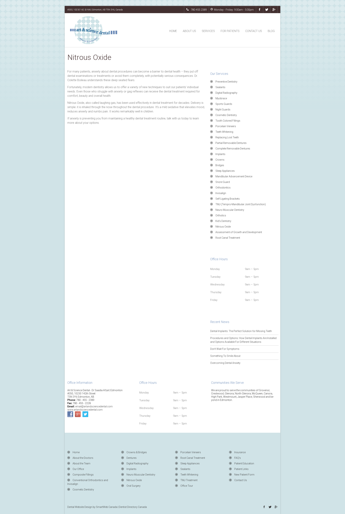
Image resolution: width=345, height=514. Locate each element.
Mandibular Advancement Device (233, 176)
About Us (189, 31)
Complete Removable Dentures (232, 148)
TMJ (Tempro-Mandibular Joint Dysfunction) (240, 204)
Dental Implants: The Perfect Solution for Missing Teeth (241, 331)
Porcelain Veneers (225, 126)
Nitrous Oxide (223, 226)
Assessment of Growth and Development (238, 232)
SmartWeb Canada (106, 507)
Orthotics (220, 215)
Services (208, 31)
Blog (271, 31)
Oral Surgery (133, 485)
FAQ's (237, 457)
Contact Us (253, 31)
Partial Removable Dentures (231, 143)
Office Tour (186, 485)
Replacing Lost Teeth (227, 137)
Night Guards (222, 109)
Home (173, 31)
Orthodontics (223, 187)
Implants (220, 154)
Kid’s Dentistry (223, 221)
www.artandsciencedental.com (85, 409)
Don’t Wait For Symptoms (224, 348)
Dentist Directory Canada (133, 507)
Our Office (78, 469)
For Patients (230, 31)
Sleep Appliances (225, 170)
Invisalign (220, 193)
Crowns (219, 159)
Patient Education (244, 463)
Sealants (220, 87)
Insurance (240, 452)
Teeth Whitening (224, 131)
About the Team (81, 463)
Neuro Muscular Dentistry (229, 209)
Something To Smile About (225, 355)
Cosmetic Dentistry (226, 115)
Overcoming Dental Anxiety (225, 362)
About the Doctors (83, 457)
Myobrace (221, 98)
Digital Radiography (226, 92)
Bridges (219, 165)
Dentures (131, 457)
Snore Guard (222, 182)
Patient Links (241, 469)
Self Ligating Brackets (227, 198)
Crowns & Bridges (136, 452)
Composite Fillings (83, 474)
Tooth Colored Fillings (227, 120)
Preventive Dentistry (226, 81)
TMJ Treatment (188, 480)
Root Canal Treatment (227, 237)
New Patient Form (244, 474)
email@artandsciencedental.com (94, 406)
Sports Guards (223, 104)
